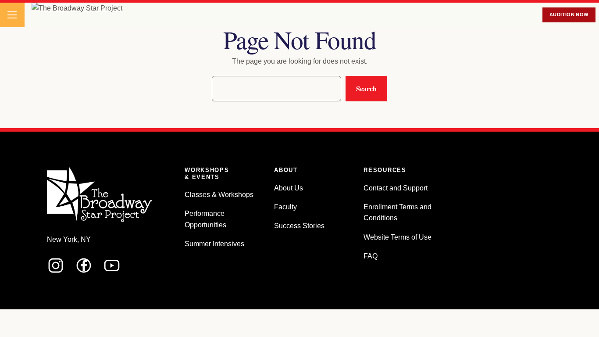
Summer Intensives (214, 243)
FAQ (371, 256)
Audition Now (568, 14)
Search (366, 88)
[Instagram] (55, 265)
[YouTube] (112, 265)
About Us (288, 188)
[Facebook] (84, 265)
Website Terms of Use (397, 237)
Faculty (285, 207)
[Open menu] (12, 15)
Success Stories (299, 225)
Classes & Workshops (219, 194)
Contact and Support (396, 188)
